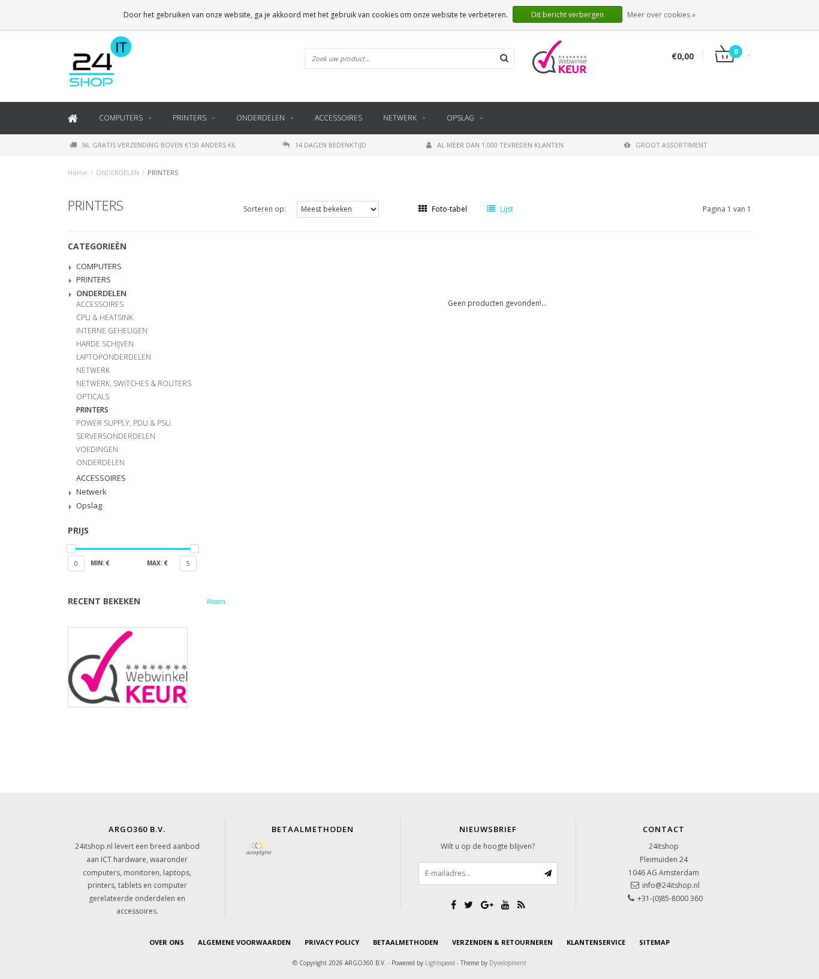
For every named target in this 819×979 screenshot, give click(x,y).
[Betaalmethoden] (258, 849)
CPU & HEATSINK (104, 318)
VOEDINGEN (97, 449)
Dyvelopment (507, 963)
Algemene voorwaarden (244, 942)
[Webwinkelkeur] (146, 667)
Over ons (166, 942)
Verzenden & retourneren (502, 942)
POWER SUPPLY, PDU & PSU (123, 423)
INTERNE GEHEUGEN (111, 331)
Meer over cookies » (661, 15)
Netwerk (400, 118)
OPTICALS (92, 397)
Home (78, 172)
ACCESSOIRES (338, 118)
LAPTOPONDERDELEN (113, 357)
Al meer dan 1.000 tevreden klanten (500, 144)
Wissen (215, 601)
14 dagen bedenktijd (330, 144)
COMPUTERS (121, 118)
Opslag (460, 118)
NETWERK (93, 370)
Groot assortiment (671, 144)
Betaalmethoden (405, 942)
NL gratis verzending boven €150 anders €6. (159, 144)
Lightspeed (440, 963)
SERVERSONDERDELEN (115, 436)
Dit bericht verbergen (567, 15)
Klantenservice (596, 942)
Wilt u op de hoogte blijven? (488, 846)
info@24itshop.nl (671, 885)
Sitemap (654, 942)
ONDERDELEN (260, 118)
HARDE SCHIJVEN (105, 344)
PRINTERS (189, 118)
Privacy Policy (332, 942)
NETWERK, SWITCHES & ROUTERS (133, 383)
